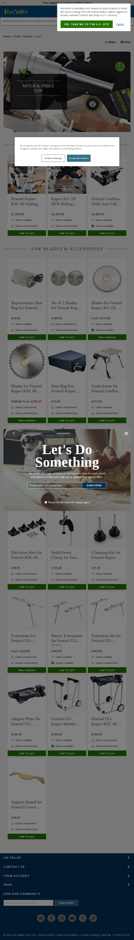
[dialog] (94, 17)
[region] (67, 151)
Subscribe (94, 485)
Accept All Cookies (78, 158)
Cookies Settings (53, 158)
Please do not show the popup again (69, 502)
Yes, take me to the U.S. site (86, 24)
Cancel (120, 24)
